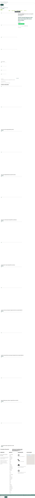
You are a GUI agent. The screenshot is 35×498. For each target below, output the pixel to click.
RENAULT (11, 469)
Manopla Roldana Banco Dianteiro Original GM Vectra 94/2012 (9, 400)
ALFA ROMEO (11, 454)
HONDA (10, 464)
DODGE (10, 459)
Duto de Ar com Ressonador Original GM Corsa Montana (9, 219)
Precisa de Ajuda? (17, 11)
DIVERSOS (11, 458)
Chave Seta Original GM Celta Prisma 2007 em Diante (8, 174)
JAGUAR (11, 465)
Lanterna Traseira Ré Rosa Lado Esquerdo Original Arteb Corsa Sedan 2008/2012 (12, 355)
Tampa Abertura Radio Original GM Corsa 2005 (7, 445)
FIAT (10, 460)
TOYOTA (11, 470)
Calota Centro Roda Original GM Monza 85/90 (7, 129)
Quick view (2, 128)
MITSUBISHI (11, 488)
